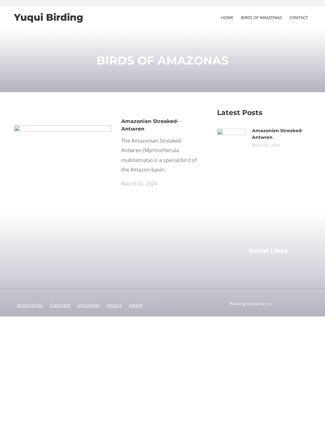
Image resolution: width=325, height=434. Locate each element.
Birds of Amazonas (261, 17)
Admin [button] (136, 305)
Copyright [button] (60, 305)
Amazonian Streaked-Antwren (150, 125)
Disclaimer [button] (88, 305)
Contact (298, 17)
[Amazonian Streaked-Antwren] (63, 151)
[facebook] (252, 267)
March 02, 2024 (139, 183)
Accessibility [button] (30, 305)
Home (227, 17)
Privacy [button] (114, 305)
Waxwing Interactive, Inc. (251, 303)
